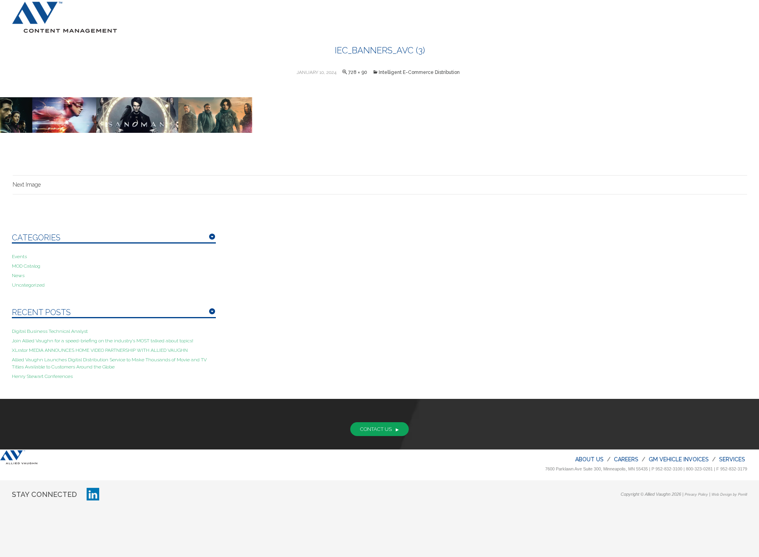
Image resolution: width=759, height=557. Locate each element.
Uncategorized (28, 285)
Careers (626, 459)
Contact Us (376, 429)
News (18, 275)
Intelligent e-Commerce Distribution (419, 72)
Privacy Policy (696, 494)
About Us (589, 459)
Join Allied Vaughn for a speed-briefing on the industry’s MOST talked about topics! (102, 341)
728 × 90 (357, 72)
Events (19, 256)
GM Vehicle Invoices (679, 459)
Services (732, 459)
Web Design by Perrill (729, 494)
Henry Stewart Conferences (42, 376)
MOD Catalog (26, 266)
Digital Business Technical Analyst (50, 331)
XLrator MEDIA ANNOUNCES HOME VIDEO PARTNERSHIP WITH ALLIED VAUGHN (100, 350)
